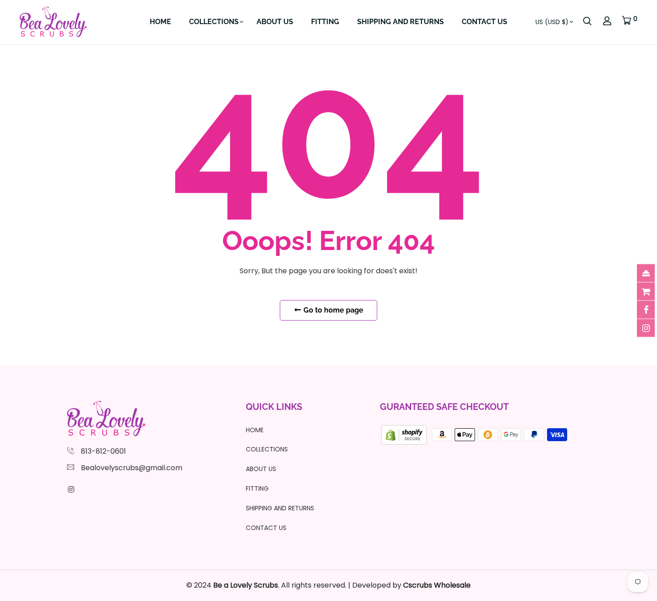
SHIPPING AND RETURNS (400, 21)
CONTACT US (484, 21)
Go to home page (332, 310)
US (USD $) (552, 21)
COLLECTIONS (214, 21)
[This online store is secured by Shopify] (405, 434)
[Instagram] (71, 489)
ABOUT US (275, 21)
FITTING (325, 21)
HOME (160, 21)
